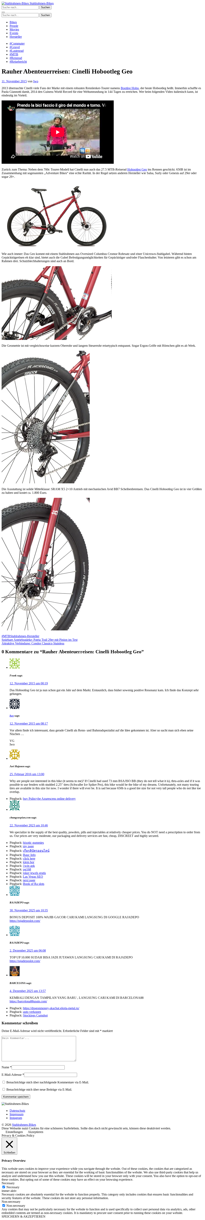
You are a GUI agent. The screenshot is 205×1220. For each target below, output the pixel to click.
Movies (14, 29)
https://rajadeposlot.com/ (25, 920)
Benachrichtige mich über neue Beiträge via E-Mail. (39, 1089)
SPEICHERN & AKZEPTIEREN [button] (23, 1216)
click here (29, 858)
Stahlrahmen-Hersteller (24, 636)
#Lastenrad (17, 50)
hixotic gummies (33, 842)
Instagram (16, 1118)
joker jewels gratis (34, 873)
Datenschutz (17, 1110)
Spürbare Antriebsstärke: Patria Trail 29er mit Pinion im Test (39, 639)
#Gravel (15, 47)
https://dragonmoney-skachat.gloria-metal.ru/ (51, 1008)
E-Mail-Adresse (12, 1074)
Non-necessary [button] (11, 1201)
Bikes (13, 22)
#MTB (14, 54)
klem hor (28, 862)
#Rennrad (16, 58)
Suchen (45, 7)
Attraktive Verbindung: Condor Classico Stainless (33, 643)
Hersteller (16, 36)
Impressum (16, 1114)
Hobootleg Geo (137, 169)
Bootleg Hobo (130, 88)
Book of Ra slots (33, 884)
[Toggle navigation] (3, 12)
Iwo (35, 81)
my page (28, 846)
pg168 (27, 869)
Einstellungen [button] (14, 1132)
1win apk (29, 865)
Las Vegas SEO (33, 876)
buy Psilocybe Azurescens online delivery (49, 798)
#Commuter (17, 43)
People (14, 26)
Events (14, 33)
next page (29, 880)
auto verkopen (32, 1011)
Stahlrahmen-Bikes (41, 3)
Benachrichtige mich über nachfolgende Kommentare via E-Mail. (47, 1082)
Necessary (12, 1187)
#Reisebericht (18, 61)
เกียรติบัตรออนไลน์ (36, 850)
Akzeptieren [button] (35, 1132)
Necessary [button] (8, 1183)
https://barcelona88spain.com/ (28, 1001)
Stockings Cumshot (35, 1015)
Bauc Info (29, 855)
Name (5, 1067)
